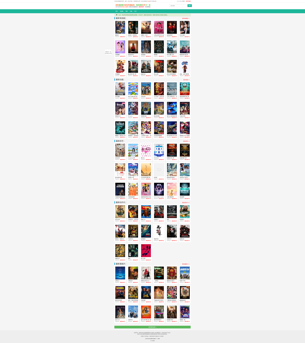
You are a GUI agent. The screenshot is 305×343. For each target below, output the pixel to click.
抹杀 (168, 219)
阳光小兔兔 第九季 (132, 96)
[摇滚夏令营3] (172, 312)
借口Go (143, 158)
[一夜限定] (159, 273)
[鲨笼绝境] (146, 231)
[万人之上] (133, 108)
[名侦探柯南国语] (159, 127)
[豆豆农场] (120, 150)
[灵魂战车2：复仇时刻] (133, 211)
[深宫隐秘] (146, 46)
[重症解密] (185, 189)
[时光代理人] (185, 27)
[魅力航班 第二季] (133, 66)
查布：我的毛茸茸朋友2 (134, 300)
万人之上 (130, 116)
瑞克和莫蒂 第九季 (184, 96)
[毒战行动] (159, 231)
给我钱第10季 (183, 158)
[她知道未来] (133, 46)
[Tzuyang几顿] (133, 150)
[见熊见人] (120, 273)
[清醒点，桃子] (146, 27)
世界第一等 (131, 177)
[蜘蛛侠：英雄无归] (120, 231)
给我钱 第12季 (170, 158)
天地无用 (143, 96)
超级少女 (143, 219)
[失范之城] (120, 211)
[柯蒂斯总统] (146, 108)
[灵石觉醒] (120, 88)
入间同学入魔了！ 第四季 (147, 135)
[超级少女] (146, 211)
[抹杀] (172, 211)
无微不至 (130, 319)
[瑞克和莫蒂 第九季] (185, 88)
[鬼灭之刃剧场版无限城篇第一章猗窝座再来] (172, 108)
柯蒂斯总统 (144, 116)
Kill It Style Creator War (160, 197)
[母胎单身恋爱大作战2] (146, 189)
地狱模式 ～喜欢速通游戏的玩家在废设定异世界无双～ (135, 135)
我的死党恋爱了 (158, 319)
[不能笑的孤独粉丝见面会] (120, 189)
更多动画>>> (186, 79)
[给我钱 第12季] (172, 150)
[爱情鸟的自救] (120, 292)
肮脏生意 (143, 74)
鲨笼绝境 (143, 239)
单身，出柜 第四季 (184, 74)
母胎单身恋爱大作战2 (146, 197)
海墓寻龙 (117, 258)
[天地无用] (146, 88)
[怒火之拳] (159, 66)
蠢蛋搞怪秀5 (183, 300)
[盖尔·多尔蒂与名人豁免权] (146, 312)
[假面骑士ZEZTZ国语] (185, 127)
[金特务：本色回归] (133, 27)
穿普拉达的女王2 (145, 280)
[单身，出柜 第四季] (185, 66)
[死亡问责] (146, 250)
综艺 (135, 11)
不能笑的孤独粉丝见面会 (121, 197)
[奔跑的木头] (120, 108)
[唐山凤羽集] (159, 108)
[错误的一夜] (185, 312)
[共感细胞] (120, 46)
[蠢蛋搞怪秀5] (185, 292)
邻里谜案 (143, 300)
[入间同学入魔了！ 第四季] (146, 127)
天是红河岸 (182, 116)
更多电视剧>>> (186, 18)
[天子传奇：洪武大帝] (159, 88)
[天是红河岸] (185, 108)
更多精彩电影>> (152, 327)
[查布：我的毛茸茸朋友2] (133, 292)
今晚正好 (130, 280)
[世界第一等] (133, 169)
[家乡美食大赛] (120, 169)
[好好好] (159, 169)
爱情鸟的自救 (118, 300)
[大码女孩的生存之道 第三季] (159, 27)
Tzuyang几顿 (131, 158)
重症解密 (182, 197)
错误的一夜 (182, 319)
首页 (116, 11)
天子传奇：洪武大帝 (159, 96)
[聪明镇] (159, 46)
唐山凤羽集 (156, 116)
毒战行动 (156, 239)
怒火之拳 (156, 74)
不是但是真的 (131, 197)
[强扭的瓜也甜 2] (172, 273)
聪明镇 (155, 54)
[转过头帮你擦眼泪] (172, 66)
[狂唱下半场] (185, 273)
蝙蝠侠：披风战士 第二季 (121, 135)
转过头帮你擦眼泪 (171, 74)
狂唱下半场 (182, 280)
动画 (131, 11)
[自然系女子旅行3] (185, 169)
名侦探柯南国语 (158, 135)
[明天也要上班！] (172, 46)
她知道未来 (131, 54)
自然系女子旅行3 (184, 177)
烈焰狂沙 (156, 219)
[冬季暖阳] (120, 66)
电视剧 (121, 11)
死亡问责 (143, 258)
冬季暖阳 (117, 74)
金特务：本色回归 (132, 35)
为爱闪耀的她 (170, 197)
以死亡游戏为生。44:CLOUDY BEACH (173, 96)
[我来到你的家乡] (172, 169)
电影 (126, 11)
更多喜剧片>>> (186, 264)
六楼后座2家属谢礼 (171, 300)
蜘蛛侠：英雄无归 (119, 239)
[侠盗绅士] (185, 211)
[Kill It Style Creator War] (159, 189)
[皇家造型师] (172, 27)
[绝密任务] (185, 231)
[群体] (133, 250)
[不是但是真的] (133, 189)
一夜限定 (156, 280)
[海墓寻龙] (120, 250)
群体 (129, 258)
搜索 (190, 5)
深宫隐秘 (143, 54)
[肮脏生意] (146, 66)
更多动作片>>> (186, 202)
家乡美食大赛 (118, 177)
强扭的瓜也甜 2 (171, 280)
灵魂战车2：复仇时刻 (133, 219)
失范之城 (117, 219)
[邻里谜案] (146, 292)
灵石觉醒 (117, 96)
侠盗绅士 (182, 219)
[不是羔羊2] (133, 231)
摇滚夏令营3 (170, 319)
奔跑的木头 (118, 116)
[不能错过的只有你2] (159, 292)
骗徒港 (117, 35)
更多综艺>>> (186, 141)
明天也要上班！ (171, 54)
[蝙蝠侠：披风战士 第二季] (120, 127)
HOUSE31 (156, 158)
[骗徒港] (120, 27)
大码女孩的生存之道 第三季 (160, 35)
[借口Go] (146, 150)
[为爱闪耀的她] (172, 189)
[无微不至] (133, 312)
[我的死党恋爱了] (159, 312)
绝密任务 (182, 239)
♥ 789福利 (152, 340)
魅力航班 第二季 (132, 74)
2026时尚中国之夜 (145, 177)
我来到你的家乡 (171, 177)
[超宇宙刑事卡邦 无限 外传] (172, 127)
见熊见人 (117, 280)
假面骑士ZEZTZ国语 (185, 135)
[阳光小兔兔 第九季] (133, 88)
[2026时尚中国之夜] (146, 169)
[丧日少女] (120, 312)
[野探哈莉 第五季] (185, 46)
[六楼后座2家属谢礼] (172, 292)
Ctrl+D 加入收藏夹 (181, 1)
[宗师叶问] (172, 231)
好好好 (155, 177)
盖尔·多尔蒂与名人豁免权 (147, 319)
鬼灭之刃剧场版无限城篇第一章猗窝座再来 (173, 116)
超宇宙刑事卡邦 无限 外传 (173, 135)
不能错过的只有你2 (158, 300)
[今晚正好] (133, 273)
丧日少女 (117, 319)
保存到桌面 (188, 1)
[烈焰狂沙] (159, 211)
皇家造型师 (169, 35)
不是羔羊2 (130, 239)
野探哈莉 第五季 (184, 54)
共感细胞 (117, 54)
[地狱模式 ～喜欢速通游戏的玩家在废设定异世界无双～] (133, 127)
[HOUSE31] (159, 150)
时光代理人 (182, 35)
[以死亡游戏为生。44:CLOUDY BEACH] (172, 88)
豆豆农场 (117, 158)
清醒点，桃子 (144, 35)
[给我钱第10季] (185, 150)
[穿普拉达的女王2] (146, 273)
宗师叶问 (169, 239)
